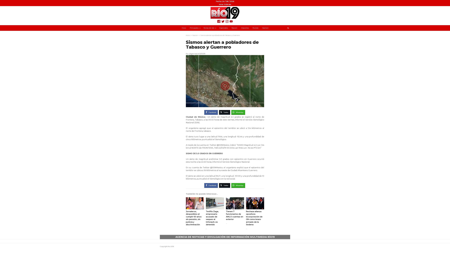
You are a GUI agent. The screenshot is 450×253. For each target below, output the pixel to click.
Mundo (255, 28)
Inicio (184, 28)
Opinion (265, 28)
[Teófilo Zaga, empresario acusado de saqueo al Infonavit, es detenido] (215, 199)
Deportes (245, 28)
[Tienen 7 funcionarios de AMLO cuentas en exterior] (235, 199)
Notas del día (209, 28)
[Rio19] (225, 13)
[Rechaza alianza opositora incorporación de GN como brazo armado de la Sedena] (255, 199)
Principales (194, 28)
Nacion (234, 28)
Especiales (223, 28)
